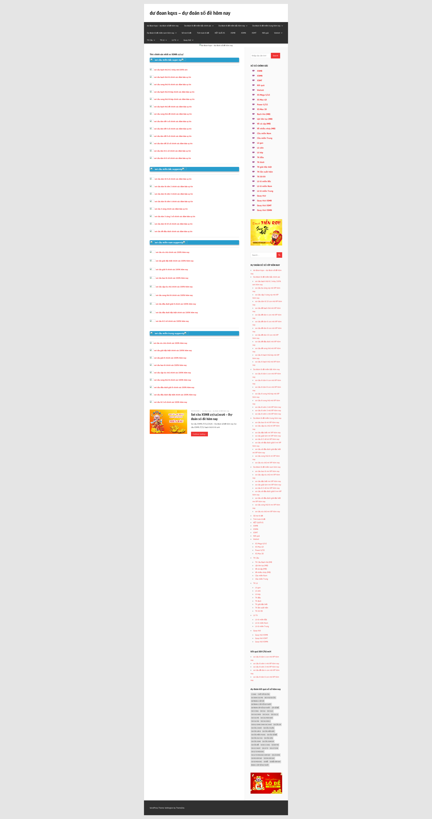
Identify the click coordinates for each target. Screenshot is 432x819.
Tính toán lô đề (203, 33)
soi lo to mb (274, 748)
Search (275, 55)
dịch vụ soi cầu (270, 698)
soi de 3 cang (265, 745)
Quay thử (187, 40)
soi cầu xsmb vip (268, 741)
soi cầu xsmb (256, 741)
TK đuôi (260, 162)
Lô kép (260, 152)
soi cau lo (274, 714)
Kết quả (265, 33)
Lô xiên (260, 148)
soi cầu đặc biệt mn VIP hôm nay (268, 481)
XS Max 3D (262, 109)
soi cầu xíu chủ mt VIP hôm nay (267, 462)
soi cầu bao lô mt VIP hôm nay (267, 422)
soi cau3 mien (256, 714)
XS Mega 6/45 (263, 95)
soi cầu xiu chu (256, 738)
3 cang (253, 694)
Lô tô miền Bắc (264, 181)
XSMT (254, 33)
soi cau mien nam (267, 718)
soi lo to (265, 748)
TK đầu (260, 157)
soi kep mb (275, 745)
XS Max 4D (262, 99)
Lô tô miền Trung (265, 191)
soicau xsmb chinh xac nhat (261, 724)
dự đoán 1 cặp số (257, 701)
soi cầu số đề (272, 735)
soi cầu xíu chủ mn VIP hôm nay (267, 511)
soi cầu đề (255, 745)
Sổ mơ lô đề (186, 33)
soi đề (266, 761)
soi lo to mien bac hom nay (260, 755)
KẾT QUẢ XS (220, 33)
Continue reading (199, 434)
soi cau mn (255, 721)
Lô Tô (174, 40)
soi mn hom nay (269, 758)
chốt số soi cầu (264, 694)
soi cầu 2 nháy (256, 728)
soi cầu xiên (268, 738)
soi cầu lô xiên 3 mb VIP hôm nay (268, 410)
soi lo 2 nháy (255, 748)
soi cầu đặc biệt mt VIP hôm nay (268, 432)
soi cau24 (266, 714)
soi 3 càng (255, 711)
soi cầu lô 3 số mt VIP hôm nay (267, 439)
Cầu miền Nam (264, 133)
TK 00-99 (261, 176)
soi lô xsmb (276, 755)
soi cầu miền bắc (268, 731)
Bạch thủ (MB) (263, 114)
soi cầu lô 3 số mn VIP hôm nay (267, 488)
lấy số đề (275, 708)
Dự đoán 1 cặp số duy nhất (261, 704)
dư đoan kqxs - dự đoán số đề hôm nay (215, 411)
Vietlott (277, 33)
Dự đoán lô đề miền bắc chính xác (197, 25)
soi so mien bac (256, 761)
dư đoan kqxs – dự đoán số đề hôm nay (190, 13)
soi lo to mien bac (257, 751)
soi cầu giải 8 (256, 731)
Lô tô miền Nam (264, 186)
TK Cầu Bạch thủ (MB (263, 562)
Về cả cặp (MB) (264, 123)
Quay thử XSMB (264, 200)
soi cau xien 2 (265, 721)
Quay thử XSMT (264, 205)
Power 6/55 (262, 104)
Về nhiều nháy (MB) (266, 128)
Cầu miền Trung (264, 138)
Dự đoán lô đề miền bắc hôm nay (231, 25)
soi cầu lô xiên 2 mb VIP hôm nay (268, 407)
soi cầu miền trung (258, 735)
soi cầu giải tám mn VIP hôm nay (268, 484)
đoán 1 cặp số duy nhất (260, 765)
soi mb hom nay (256, 758)
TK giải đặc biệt (264, 167)
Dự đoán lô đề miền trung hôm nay (266, 25)
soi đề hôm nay (275, 761)
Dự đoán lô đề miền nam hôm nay (160, 33)
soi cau (262, 711)
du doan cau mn (257, 698)
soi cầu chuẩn (268, 728)
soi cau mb (255, 718)
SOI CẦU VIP (277, 724)
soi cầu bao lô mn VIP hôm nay (267, 471)
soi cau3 (270, 711)
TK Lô (162, 40)
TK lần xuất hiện (265, 171)
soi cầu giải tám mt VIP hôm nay (268, 436)
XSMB (233, 33)
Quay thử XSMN (264, 210)
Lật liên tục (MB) (264, 119)
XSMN (243, 33)
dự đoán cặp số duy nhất (260, 708)
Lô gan (260, 143)
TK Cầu (150, 40)
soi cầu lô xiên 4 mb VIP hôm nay (268, 414)
